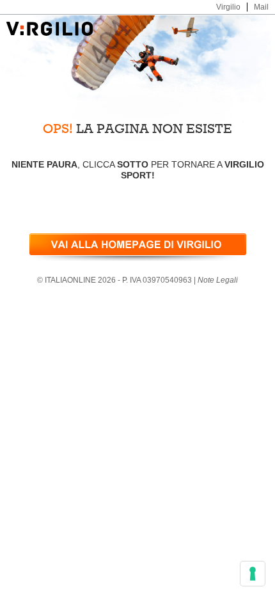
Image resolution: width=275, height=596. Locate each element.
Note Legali (218, 280)
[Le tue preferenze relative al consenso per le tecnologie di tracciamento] (252, 573)
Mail (261, 7)
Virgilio (228, 7)
